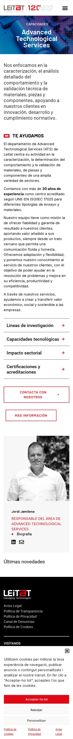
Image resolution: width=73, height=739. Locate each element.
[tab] (36, 325)
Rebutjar (36, 710)
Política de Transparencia (23, 611)
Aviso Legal (13, 606)
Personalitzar (36, 720)
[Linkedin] (14, 542)
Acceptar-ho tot (37, 699)
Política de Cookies (18, 627)
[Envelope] (22, 542)
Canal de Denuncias (19, 622)
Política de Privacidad (20, 616)
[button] (67, 651)
